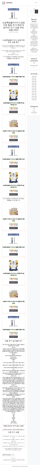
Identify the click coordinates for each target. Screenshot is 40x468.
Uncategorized (34, 112)
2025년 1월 (34, 79)
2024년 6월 (34, 84)
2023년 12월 (34, 94)
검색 (34, 8)
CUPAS (36, 2)
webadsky (9, 2)
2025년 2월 (34, 78)
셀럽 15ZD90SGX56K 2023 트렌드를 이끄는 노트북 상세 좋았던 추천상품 (34, 37)
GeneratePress (25, 466)
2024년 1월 (34, 93)
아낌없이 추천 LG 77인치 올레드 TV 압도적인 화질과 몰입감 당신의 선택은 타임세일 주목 (34, 27)
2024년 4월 (34, 88)
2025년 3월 (34, 76)
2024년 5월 (34, 86)
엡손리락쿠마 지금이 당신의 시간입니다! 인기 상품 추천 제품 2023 (14, 459)
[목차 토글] (12, 455)
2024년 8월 (34, 81)
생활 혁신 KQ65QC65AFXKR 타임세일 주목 (34, 32)
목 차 (14, 53)
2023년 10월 (34, 98)
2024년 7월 (34, 83)
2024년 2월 (34, 91)
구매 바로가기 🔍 (13, 83)
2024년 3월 (34, 89)
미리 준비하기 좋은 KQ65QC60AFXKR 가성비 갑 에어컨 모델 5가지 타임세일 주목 (34, 44)
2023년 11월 (34, 96)
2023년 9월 (34, 99)
